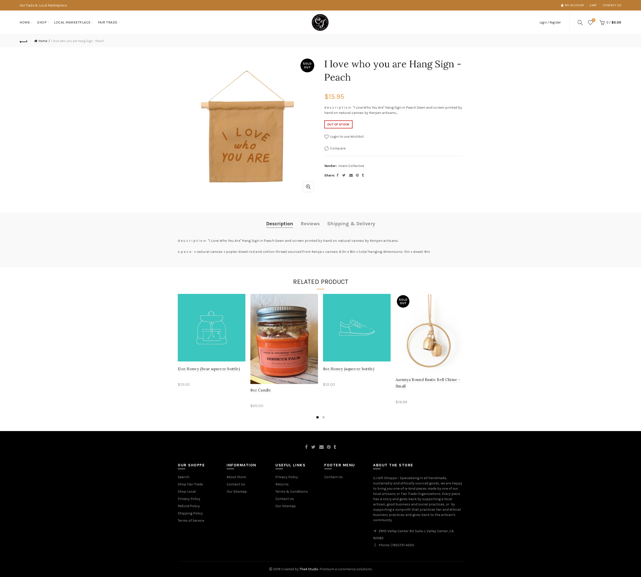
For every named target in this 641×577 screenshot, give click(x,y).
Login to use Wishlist (346, 136)
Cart (593, 5)
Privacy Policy (189, 499)
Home (25, 22)
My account (574, 5)
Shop (42, 22)
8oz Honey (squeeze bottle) (348, 368)
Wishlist (593, 20)
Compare (338, 148)
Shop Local (187, 491)
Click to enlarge (308, 186)
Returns (282, 484)
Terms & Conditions (291, 491)
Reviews (310, 224)
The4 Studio (308, 569)
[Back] (23, 41)
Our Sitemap (237, 491)
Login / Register (550, 22)
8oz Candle (260, 390)
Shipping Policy (190, 513)
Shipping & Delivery (351, 224)
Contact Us (236, 484)
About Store (236, 477)
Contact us (612, 5)
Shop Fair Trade (190, 484)
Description (279, 224)
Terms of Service (191, 520)
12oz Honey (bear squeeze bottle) (209, 368)
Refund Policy (189, 506)
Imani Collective (351, 166)
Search (183, 477)
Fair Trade (107, 22)
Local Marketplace (72, 22)
